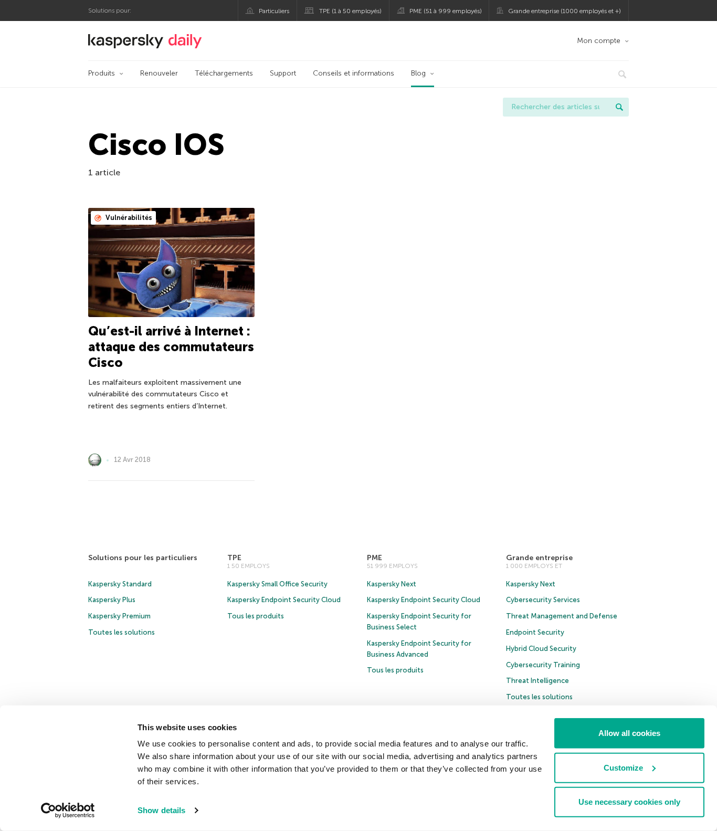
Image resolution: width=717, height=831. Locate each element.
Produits (101, 73)
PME (374, 557)
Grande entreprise (539, 557)
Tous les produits (255, 616)
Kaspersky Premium (119, 616)
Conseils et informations (353, 73)
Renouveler (159, 73)
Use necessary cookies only (629, 801)
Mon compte (598, 40)
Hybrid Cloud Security (541, 649)
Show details (161, 810)
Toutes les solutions (121, 632)
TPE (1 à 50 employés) (350, 11)
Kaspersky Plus (111, 600)
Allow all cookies (629, 733)
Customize (623, 767)
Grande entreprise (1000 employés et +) (564, 11)
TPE (234, 557)
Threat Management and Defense (561, 616)
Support (283, 73)
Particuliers (274, 11)
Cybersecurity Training (543, 665)
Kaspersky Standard (120, 584)
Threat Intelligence (537, 681)
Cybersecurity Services (543, 600)
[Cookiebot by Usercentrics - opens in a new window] (68, 810)
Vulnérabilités (128, 218)
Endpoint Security (535, 632)
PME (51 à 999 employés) (445, 11)
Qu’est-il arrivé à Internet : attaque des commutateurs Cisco (171, 346)
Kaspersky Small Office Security (277, 584)
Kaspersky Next (391, 584)
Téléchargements (224, 73)
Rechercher (619, 107)
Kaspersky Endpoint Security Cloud (284, 600)
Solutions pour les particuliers (142, 557)
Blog (418, 73)
